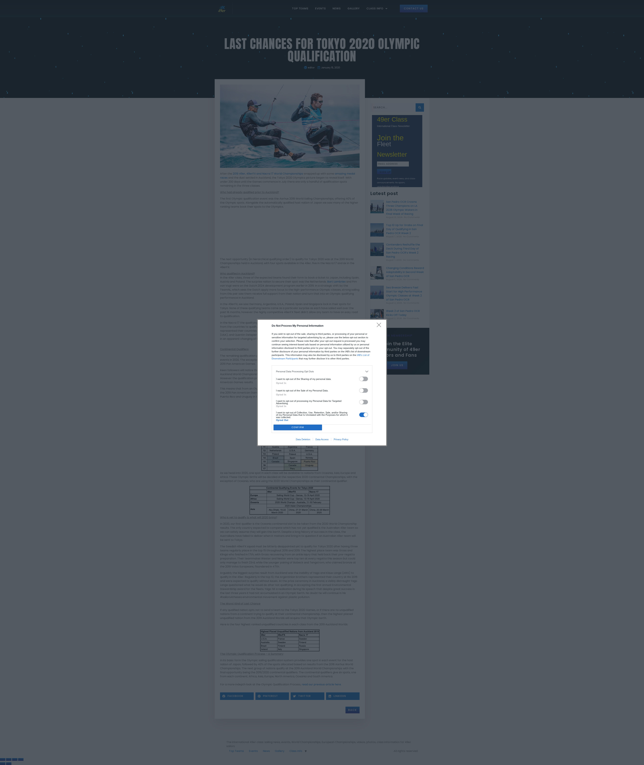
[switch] (363, 379)
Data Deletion (303, 439)
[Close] (380, 326)
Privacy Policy (341, 439)
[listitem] (322, 371)
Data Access (322, 439)
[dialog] (322, 382)
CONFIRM (298, 427)
